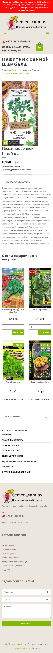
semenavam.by (18, 644)
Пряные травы (39, 70)
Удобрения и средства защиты (15, 561)
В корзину (18, 332)
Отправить (26, 623)
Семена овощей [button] (10, 445)
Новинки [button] (7, 434)
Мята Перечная (40, 309)
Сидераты (6, 569)
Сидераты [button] (7, 466)
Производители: (10, 169)
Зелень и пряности (20, 70)
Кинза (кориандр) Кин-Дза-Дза (13, 311)
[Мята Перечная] (40, 288)
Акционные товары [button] (13, 440)
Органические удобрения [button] (16, 472)
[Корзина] (39, 47)
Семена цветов (8, 553)
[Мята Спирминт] (13, 360)
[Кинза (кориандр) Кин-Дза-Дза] (13, 288)
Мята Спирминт (13, 382)
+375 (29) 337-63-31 (18, 41)
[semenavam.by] (26, 23)
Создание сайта (20, 648)
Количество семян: (11, 166)
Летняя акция (8, 545)
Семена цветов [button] (10, 450)
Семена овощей (9, 549)
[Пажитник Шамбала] (40, 360)
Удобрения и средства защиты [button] (19, 461)
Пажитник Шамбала (39, 382)
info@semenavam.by (18, 522)
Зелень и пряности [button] (12, 456)
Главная (6, 70)
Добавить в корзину (19, 182)
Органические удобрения (13, 565)
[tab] (26, 434)
